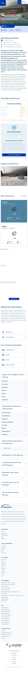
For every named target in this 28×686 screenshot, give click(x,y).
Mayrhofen (3, 563)
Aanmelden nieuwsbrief (6, 632)
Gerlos (2, 574)
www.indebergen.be (5, 620)
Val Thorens (3, 568)
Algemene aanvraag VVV (6, 634)
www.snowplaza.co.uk (5, 618)
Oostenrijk (3, 545)
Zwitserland (3, 552)
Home (2, 531)
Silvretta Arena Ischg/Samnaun (8, 584)
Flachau (3, 566)
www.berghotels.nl (5, 622)
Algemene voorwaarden (14, 650)
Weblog (2, 538)
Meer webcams (14, 299)
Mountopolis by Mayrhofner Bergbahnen (10, 591)
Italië (2, 551)
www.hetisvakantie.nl (5, 609)
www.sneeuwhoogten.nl (6, 615)
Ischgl (2, 561)
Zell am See (3, 565)
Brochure (18, 30)
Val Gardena (4, 593)
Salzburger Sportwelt (5, 588)
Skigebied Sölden (5, 599)
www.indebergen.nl (5, 607)
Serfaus (3, 570)
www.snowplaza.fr (5, 624)
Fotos (11, 30)
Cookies (14, 657)
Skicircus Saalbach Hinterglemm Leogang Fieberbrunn (13, 595)
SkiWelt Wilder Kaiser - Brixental (8, 582)
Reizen (2, 537)
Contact (14, 661)
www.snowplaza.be (5, 613)
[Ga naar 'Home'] (3, 3)
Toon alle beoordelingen (14, 155)
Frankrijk (3, 549)
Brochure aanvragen (5, 636)
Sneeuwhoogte (4, 535)
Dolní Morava (4, 66)
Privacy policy (14, 655)
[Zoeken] (19, 2)
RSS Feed (3, 638)
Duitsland (3, 547)
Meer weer (23, 196)
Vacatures (14, 663)
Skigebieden (3, 533)
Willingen (3, 572)
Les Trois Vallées (4, 586)
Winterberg (3, 559)
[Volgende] (25, 176)
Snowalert (3, 630)
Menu (24, 2)
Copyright (14, 653)
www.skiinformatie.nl (5, 611)
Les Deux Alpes (4, 597)
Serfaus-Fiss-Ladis (5, 590)
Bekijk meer (7, 448)
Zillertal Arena (4, 601)
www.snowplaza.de (5, 616)
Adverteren (14, 659)
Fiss (2, 576)
